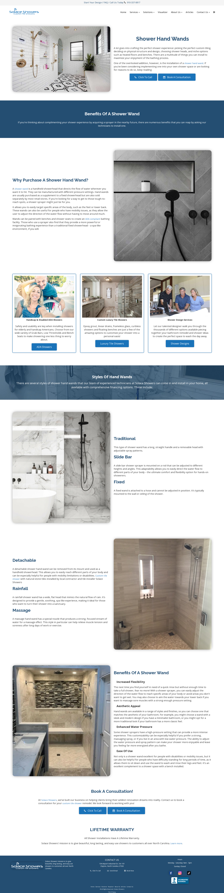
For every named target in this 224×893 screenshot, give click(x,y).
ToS (109, 892)
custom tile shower (72, 803)
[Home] (24, 11)
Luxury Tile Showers (112, 343)
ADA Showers (44, 347)
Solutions (104, 887)
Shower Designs (180, 343)
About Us (117, 887)
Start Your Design (93, 2)
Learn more (176, 843)
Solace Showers (49, 800)
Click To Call (144, 77)
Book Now (130, 871)
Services (97, 887)
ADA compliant (92, 218)
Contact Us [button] (203, 12)
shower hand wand (193, 63)
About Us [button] (176, 12)
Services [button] (134, 12)
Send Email (113, 871)
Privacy (113, 892)
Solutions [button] (148, 12)
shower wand (21, 188)
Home (123, 12)
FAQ (106, 2)
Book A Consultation (178, 77)
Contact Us (130, 887)
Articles (189, 12)
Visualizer (163, 12)
